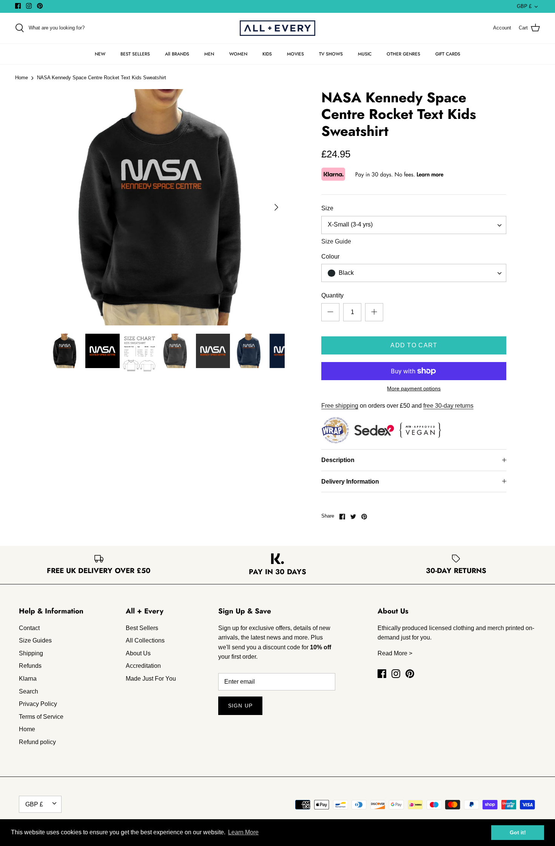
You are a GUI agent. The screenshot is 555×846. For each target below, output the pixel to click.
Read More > (395, 653)
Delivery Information (350, 481)
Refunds (30, 666)
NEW (100, 54)
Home (21, 78)
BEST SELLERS (135, 54)
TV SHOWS (331, 54)
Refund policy (37, 742)
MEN (209, 54)
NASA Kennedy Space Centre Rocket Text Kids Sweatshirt (101, 78)
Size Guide (336, 241)
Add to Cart (413, 345)
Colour (330, 256)
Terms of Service (41, 716)
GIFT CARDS (447, 54)
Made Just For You (151, 678)
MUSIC (365, 54)
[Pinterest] (40, 6)
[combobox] (413, 225)
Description (338, 460)
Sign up (240, 706)
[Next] (276, 207)
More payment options (414, 388)
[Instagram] (29, 6)
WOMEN (238, 54)
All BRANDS (177, 54)
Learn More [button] (243, 832)
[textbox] (345, 273)
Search (28, 691)
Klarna (28, 678)
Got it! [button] (518, 832)
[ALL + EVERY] (277, 28)
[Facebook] (18, 6)
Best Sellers (142, 628)
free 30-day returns (448, 405)
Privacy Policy (38, 704)
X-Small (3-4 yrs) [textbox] (350, 224)
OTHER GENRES (403, 54)
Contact (29, 628)
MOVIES (295, 54)
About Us (138, 653)
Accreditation (143, 666)
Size (327, 208)
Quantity (332, 295)
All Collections (145, 640)
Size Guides (35, 640)
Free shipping (339, 405)
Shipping (31, 653)
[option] (167, 207)
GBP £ (524, 6)
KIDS (267, 54)
